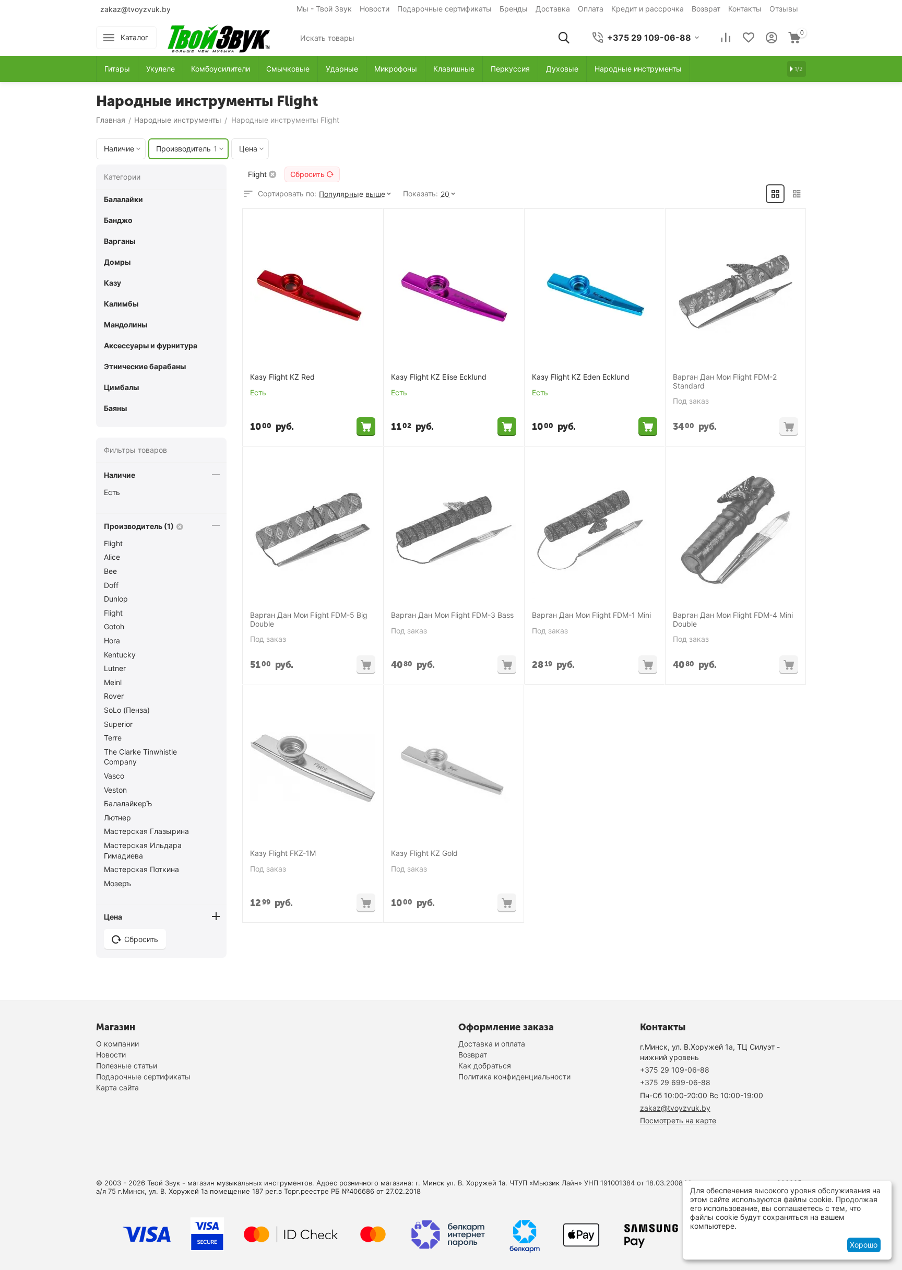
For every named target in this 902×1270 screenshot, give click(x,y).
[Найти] (563, 37)
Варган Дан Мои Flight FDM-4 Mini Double (733, 619)
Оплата (590, 8)
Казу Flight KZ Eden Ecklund (581, 377)
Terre (113, 737)
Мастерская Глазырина (146, 831)
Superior (118, 724)
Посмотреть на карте (678, 1120)
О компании (117, 1043)
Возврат (706, 8)
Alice (112, 556)
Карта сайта (117, 1087)
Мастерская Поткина (141, 869)
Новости (374, 8)
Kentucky (120, 654)
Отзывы (783, 8)
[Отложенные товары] (748, 37)
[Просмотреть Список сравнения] (725, 37)
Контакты (745, 8)
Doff (111, 585)
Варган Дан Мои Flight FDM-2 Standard (725, 381)
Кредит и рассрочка (647, 8)
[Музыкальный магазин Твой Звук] (219, 36)
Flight (113, 543)
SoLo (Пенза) (127, 709)
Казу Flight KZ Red (282, 377)
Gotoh (114, 626)
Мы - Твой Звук (324, 8)
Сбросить (307, 174)
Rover (114, 695)
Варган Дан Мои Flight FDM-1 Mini (591, 615)
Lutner (115, 668)
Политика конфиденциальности (514, 1076)
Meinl (113, 682)
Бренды (514, 8)
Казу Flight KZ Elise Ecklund (438, 377)
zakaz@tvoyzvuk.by (135, 9)
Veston (115, 789)
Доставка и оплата (491, 1043)
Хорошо (863, 1244)
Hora (112, 640)
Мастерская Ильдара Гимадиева (143, 850)
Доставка (553, 8)
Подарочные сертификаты (444, 8)
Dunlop (116, 598)
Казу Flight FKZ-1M (283, 853)
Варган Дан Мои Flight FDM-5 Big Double (308, 619)
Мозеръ (117, 883)
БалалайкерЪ (128, 803)
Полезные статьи (126, 1065)
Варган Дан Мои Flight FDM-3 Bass (452, 615)
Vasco (114, 775)
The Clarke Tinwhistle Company (140, 757)
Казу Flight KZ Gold (424, 853)
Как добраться (484, 1065)
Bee (110, 571)
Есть (112, 492)
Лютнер (117, 817)
